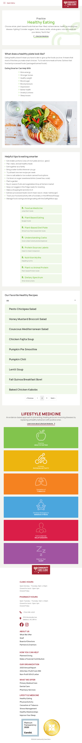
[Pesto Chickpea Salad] (41, 308)
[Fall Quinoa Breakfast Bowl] (41, 379)
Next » (53, 398)
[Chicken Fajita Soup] (41, 339)
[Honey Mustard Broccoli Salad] (41, 319)
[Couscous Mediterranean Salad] (41, 329)
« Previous (29, 398)
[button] (9, 3)
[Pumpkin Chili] (41, 359)
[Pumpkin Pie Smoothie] (41, 349)
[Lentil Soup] (41, 369)
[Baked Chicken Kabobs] (41, 389)
